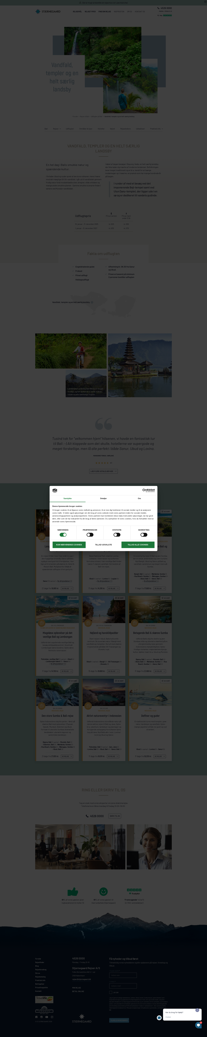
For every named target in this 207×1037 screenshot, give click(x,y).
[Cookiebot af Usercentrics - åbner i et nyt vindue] (144, 490)
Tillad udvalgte (103, 545)
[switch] (90, 535)
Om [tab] (139, 498)
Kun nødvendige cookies (69, 545)
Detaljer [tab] (103, 498)
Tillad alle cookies (138, 545)
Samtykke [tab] (67, 498)
